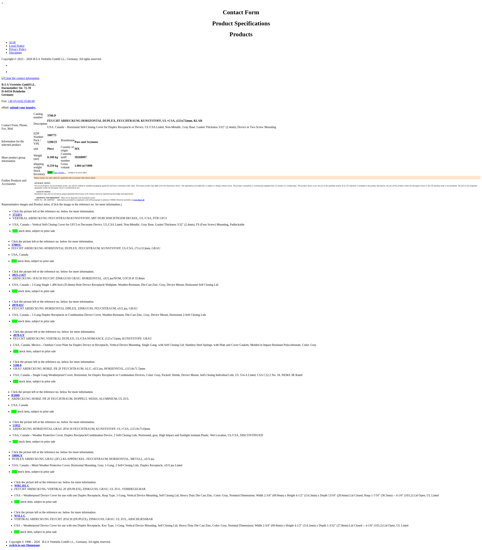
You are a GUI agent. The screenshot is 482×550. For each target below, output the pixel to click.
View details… (59, 173)
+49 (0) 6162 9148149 (21, 101)
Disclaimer (15, 52)
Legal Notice (16, 45)
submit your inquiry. (23, 107)
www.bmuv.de (138, 200)
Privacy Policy (17, 49)
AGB (12, 42)
